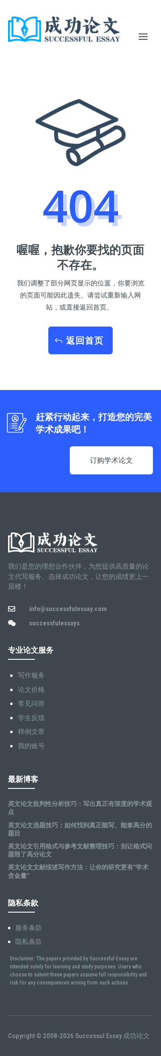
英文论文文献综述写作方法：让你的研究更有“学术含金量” (78, 871)
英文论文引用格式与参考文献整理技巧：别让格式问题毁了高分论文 (80, 850)
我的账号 (31, 746)
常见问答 (31, 704)
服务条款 (28, 928)
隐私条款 (28, 942)
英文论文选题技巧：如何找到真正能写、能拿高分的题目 (80, 829)
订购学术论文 (111, 460)
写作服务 (31, 675)
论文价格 (31, 690)
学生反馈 (31, 718)
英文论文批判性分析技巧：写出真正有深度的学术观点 (80, 807)
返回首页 (85, 340)
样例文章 (31, 732)
